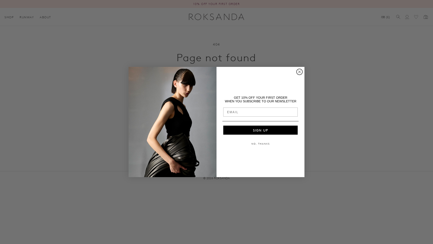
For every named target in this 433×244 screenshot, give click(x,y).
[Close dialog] (299, 72)
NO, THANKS (260, 143)
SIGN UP (260, 130)
